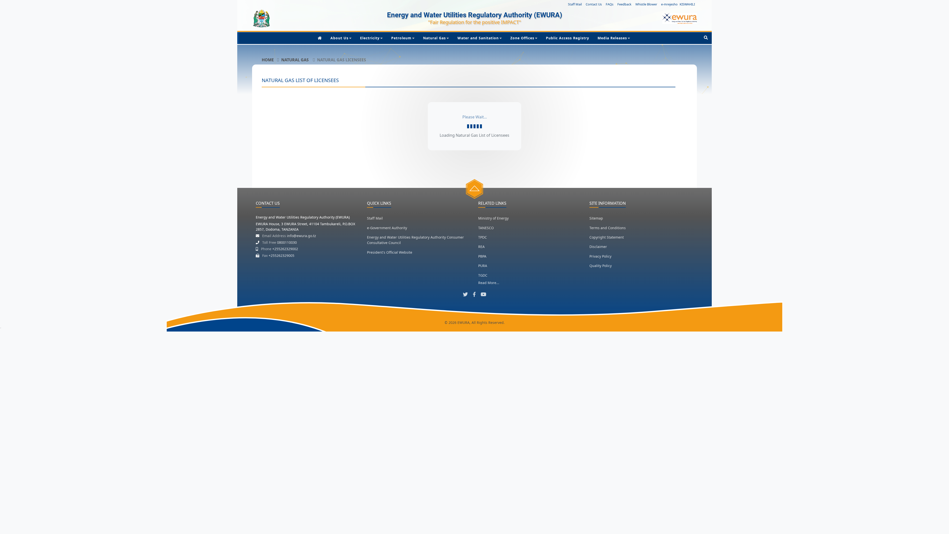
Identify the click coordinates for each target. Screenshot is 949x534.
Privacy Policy (600, 256)
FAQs (609, 4)
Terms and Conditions (607, 227)
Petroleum (401, 38)
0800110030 (287, 242)
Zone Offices (522, 38)
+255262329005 (281, 255)
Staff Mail (575, 4)
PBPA (482, 256)
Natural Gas (434, 38)
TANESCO (486, 227)
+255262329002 (285, 248)
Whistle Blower (646, 4)
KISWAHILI (687, 4)
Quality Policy (600, 265)
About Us (339, 38)
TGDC (482, 275)
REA (481, 246)
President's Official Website (389, 252)
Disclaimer (598, 246)
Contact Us (594, 4)
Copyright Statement (606, 237)
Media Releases (612, 38)
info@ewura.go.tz (301, 235)
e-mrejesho (669, 4)
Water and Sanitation (478, 38)
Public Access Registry (567, 38)
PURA (482, 265)
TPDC (482, 237)
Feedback (624, 4)
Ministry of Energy (493, 218)
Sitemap (596, 218)
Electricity (370, 38)
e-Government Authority (387, 227)
